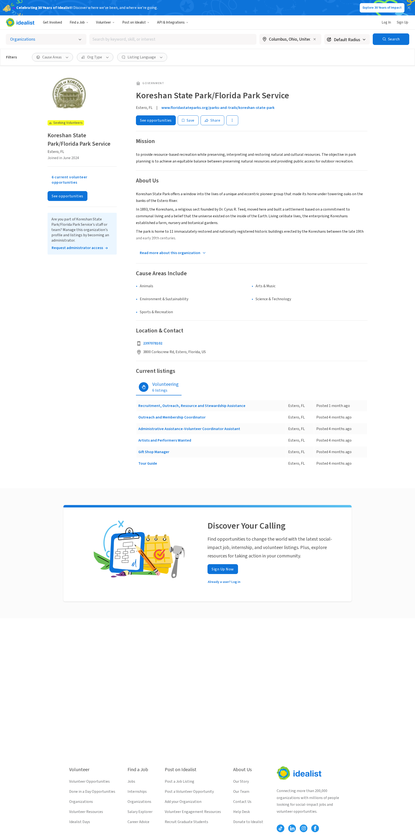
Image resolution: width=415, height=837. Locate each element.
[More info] (290, 39)
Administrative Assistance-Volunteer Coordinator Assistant (189, 428)
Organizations (81, 801)
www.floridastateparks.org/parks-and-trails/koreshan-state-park (218, 108)
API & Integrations (171, 22)
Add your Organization (183, 801)
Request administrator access (77, 247)
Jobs (131, 781)
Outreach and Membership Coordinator (172, 417)
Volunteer (103, 22)
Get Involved (52, 22)
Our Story (241, 781)
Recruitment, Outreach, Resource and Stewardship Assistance (191, 405)
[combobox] (173, 39)
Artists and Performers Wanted (164, 440)
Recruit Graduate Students (186, 822)
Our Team (241, 791)
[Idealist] (20, 22)
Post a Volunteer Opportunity (189, 791)
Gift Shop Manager (153, 452)
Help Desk (241, 811)
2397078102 (152, 343)
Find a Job (77, 22)
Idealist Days (79, 822)
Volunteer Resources (86, 811)
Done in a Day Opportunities (92, 791)
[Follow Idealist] (280, 828)
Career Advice (138, 822)
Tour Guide (147, 463)
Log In (386, 22)
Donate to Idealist (248, 822)
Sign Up (402, 22)
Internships (137, 791)
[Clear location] (314, 39)
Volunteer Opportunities (89, 781)
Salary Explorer (140, 811)
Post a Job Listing (179, 781)
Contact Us (242, 801)
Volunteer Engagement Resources (193, 811)
